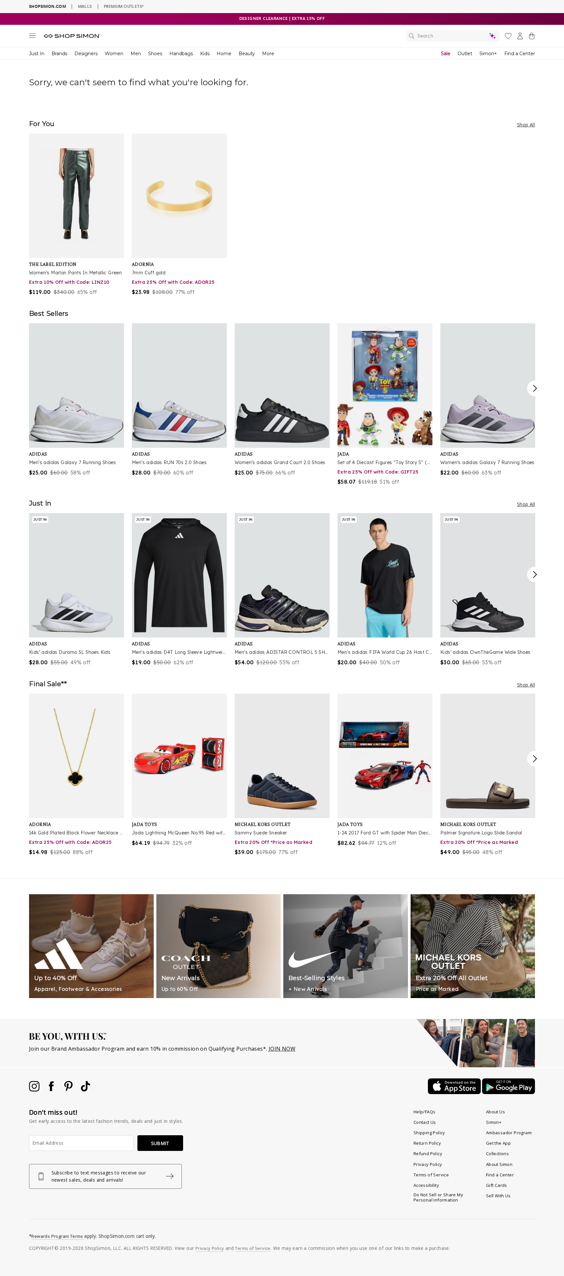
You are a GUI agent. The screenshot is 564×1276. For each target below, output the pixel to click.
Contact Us (425, 1122)
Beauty (247, 54)
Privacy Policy (428, 1164)
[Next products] (535, 388)
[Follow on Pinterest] (69, 1089)
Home (224, 54)
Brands (59, 54)
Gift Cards (496, 1185)
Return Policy (427, 1143)
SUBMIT (160, 1143)
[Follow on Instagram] (35, 1089)
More (268, 54)
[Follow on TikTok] (85, 1089)
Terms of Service (431, 1175)
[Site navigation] (32, 36)
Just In (36, 54)
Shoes (155, 54)
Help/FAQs (425, 1112)
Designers (86, 54)
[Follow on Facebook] (52, 1089)
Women (114, 54)
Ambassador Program (509, 1133)
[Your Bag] (531, 37)
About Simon (499, 1164)
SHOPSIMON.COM (47, 6)
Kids (205, 54)
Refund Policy (428, 1153)
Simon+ (488, 54)
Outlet (465, 54)
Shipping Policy (429, 1133)
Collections (497, 1153)
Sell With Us (498, 1196)
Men (136, 54)
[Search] (453, 36)
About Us (495, 1112)
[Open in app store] (455, 1092)
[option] (76, 215)
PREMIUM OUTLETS (124, 6)
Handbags (181, 54)
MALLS (85, 6)
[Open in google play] (508, 1092)
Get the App (498, 1143)
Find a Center (519, 54)
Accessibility (426, 1185)
